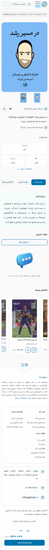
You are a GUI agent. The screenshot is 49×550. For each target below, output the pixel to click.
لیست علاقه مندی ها (15, 426)
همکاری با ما (40, 448)
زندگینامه (28, 109)
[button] (10, 109)
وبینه (15, 521)
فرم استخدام (40, 457)
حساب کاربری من (16, 422)
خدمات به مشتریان (38, 452)
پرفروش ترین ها (38, 426)
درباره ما (42, 444)
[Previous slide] (43, 57)
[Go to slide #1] (37, 98)
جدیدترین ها (40, 418)
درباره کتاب (38, 182)
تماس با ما (41, 440)
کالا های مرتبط (7, 182)
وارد (23, 542)
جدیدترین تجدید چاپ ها (36, 422)
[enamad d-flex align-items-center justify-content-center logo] (24, 501)
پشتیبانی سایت (17, 418)
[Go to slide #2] (23, 98)
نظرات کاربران (23, 182)
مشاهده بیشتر (21, 398)
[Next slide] (5, 57)
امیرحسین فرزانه (28, 127)
